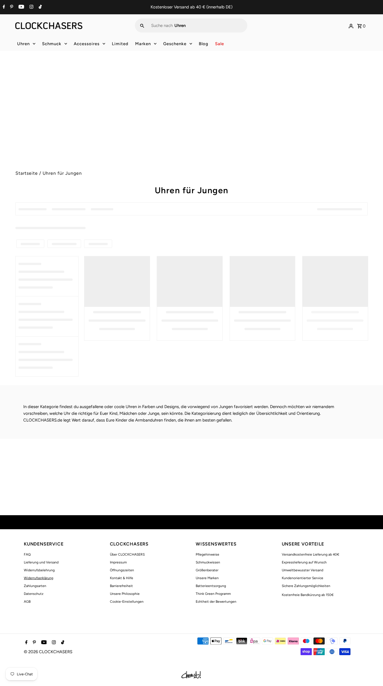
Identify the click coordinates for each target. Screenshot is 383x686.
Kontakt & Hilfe (121, 578)
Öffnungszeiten (122, 570)
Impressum (118, 562)
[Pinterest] (11, 7)
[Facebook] (3, 7)
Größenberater (207, 570)
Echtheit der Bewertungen (216, 602)
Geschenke (174, 43)
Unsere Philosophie (125, 594)
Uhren (23, 43)
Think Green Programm (213, 594)
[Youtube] (20, 7)
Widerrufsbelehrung (39, 570)
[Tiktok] (39, 7)
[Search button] (142, 26)
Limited (120, 43)
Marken (143, 43)
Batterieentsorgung (211, 586)
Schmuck (51, 43)
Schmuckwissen (208, 562)
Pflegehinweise (207, 554)
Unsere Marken (207, 578)
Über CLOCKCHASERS (127, 554)
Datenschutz (33, 594)
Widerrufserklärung (38, 578)
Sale (219, 43)
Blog (203, 43)
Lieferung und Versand (41, 562)
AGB (27, 602)
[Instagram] (30, 7)
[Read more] (351, 25)
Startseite (26, 173)
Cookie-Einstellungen (127, 602)
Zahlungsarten (35, 586)
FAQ (27, 554)
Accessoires (87, 43)
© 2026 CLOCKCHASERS (48, 651)
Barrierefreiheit (121, 586)
